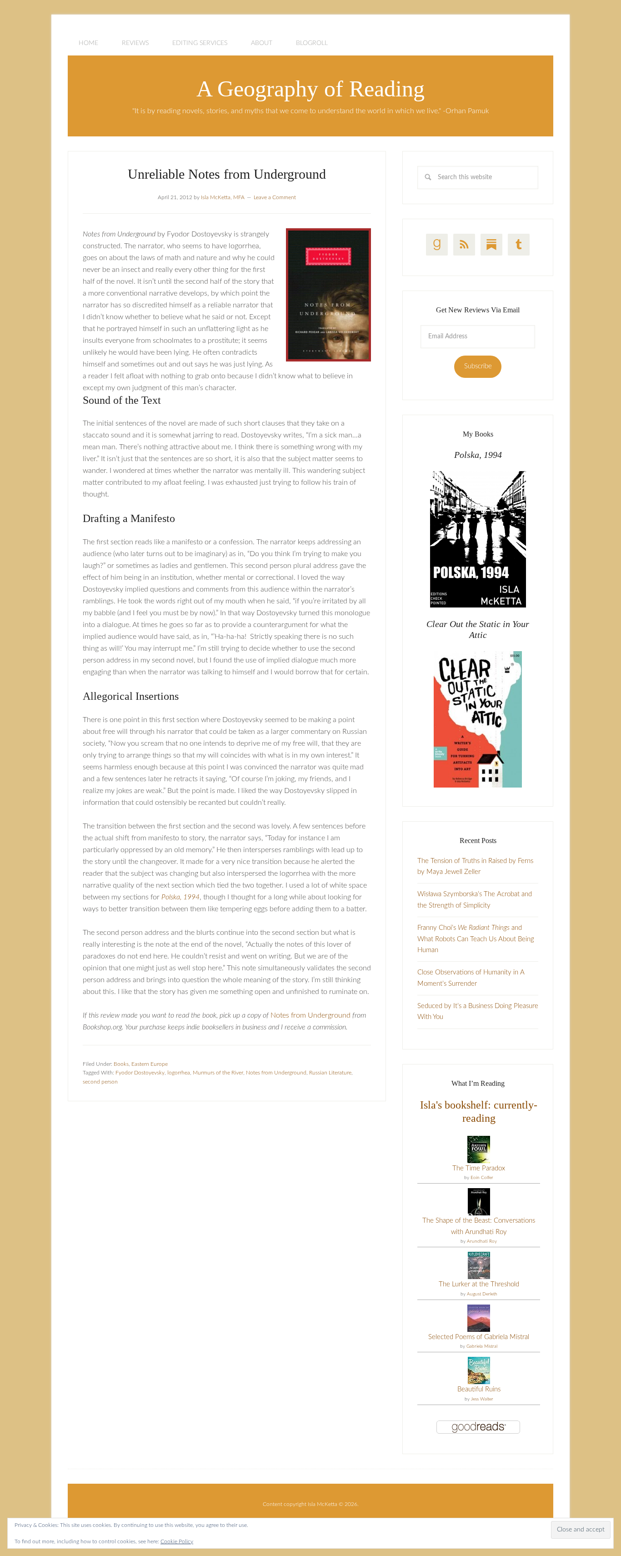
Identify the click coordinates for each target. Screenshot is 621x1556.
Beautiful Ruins (479, 1389)
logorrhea (178, 1072)
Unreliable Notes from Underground (227, 173)
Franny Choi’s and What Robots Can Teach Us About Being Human (475, 939)
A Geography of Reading (310, 88)
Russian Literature (330, 1072)
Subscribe (478, 366)
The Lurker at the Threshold (479, 1284)
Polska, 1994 (180, 897)
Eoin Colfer (482, 1177)
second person (100, 1081)
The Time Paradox (478, 1168)
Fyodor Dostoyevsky (140, 1072)
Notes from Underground (310, 1015)
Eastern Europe (149, 1064)
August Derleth (482, 1294)
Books (121, 1064)
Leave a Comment (275, 197)
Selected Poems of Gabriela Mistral (478, 1337)
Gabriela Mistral (481, 1346)
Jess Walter (482, 1399)
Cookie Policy (176, 1541)
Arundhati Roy (482, 1241)
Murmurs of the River (218, 1072)
